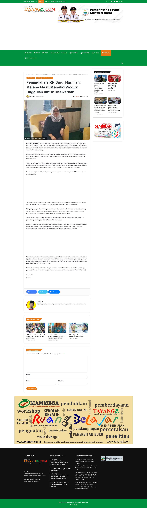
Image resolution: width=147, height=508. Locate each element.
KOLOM (64, 53)
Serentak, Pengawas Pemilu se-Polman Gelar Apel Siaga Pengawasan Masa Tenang (100, 109)
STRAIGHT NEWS (47, 78)
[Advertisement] (73, 37)
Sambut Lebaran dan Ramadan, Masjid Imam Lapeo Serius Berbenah (84, 461)
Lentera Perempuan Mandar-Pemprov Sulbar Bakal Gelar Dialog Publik (86, 467)
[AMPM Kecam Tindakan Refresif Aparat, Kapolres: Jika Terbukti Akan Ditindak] (35, 328)
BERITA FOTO (74, 53)
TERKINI (37, 53)
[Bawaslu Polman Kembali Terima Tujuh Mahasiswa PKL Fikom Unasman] (114, 100)
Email (28, 381)
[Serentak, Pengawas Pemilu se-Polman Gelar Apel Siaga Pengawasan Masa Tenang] (100, 100)
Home (29, 74)
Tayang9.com (84, 502)
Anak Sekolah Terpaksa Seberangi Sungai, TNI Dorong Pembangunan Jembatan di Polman (68, 1)
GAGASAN (55, 53)
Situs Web (61, 381)
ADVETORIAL (106, 53)
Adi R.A (77, 459)
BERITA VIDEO (86, 53)
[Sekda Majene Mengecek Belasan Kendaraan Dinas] (78, 328)
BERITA (46, 53)
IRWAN (31, 96)
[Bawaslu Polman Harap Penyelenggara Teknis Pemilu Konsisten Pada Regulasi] (100, 78)
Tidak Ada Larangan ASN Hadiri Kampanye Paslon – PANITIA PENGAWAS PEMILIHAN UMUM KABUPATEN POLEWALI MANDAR (86, 474)
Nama (28, 374)
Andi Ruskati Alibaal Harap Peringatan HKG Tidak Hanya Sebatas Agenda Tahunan (56, 336)
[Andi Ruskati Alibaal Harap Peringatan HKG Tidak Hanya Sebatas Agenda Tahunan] (57, 328)
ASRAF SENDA (78, 482)
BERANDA (29, 53)
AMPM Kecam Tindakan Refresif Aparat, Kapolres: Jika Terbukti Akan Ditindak (35, 336)
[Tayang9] (39, 9)
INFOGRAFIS (95, 53)
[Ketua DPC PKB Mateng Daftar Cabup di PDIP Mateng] (114, 78)
